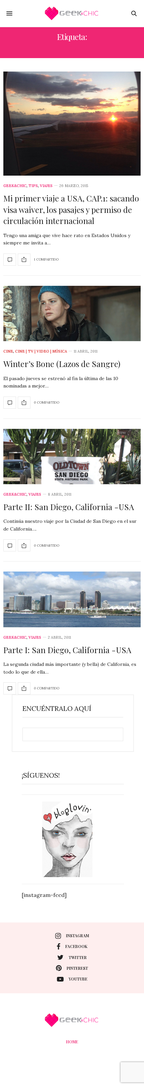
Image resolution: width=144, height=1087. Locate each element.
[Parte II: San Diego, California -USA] (72, 456)
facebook (76, 946)
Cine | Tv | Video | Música (41, 351)
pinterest (77, 968)
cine (8, 351)
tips (33, 186)
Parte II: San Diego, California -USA (68, 506)
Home (72, 1041)
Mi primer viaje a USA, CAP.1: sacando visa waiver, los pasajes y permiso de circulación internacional (71, 209)
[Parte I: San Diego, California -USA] (72, 599)
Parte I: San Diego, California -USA (67, 649)
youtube (78, 979)
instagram (77, 935)
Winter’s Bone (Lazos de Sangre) (61, 363)
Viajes (46, 186)
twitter (78, 957)
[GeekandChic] (72, 13)
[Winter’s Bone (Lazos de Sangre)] (72, 313)
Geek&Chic (14, 186)
